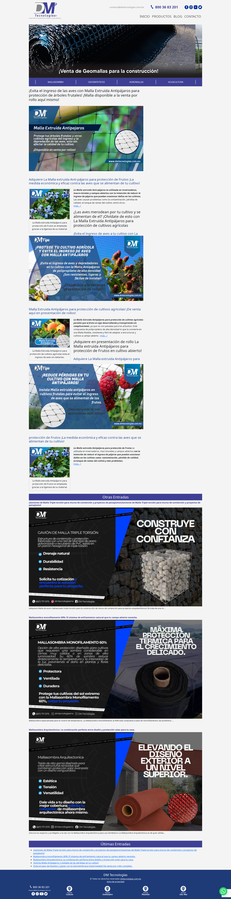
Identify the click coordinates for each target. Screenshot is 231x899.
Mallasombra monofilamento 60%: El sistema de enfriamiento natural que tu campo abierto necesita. (83, 617)
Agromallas (136, 82)
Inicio (145, 16)
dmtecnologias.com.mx (130, 879)
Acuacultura (175, 82)
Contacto (192, 16)
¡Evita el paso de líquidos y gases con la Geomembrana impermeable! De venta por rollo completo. (82, 866)
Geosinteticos (96, 82)
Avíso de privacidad (115, 881)
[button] (223, 891)
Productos (161, 16)
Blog (178, 16)
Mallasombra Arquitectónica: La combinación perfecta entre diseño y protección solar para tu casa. (82, 729)
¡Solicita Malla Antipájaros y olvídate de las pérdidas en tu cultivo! (66, 862)
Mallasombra (55, 82)
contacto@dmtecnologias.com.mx (126, 7)
